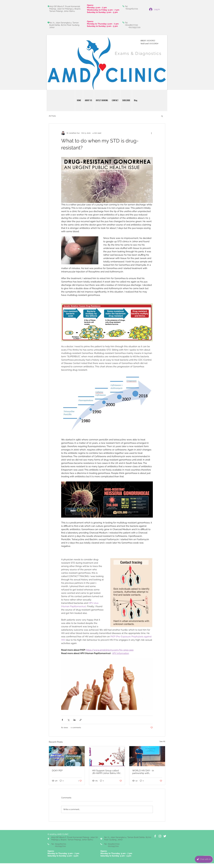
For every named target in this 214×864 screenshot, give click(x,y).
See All (162, 741)
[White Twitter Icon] (165, 836)
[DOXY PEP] (67, 756)
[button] (162, 116)
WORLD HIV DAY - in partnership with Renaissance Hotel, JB (144, 771)
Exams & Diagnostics (138, 53)
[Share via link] (80, 720)
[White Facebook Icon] (155, 836)
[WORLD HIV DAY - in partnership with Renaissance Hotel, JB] (147, 756)
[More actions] (151, 133)
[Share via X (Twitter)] (68, 720)
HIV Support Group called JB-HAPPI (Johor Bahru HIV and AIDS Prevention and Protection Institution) (106, 771)
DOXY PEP (57, 770)
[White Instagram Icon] (160, 836)
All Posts (52, 116)
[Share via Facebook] (62, 720)
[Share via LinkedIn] (74, 720)
